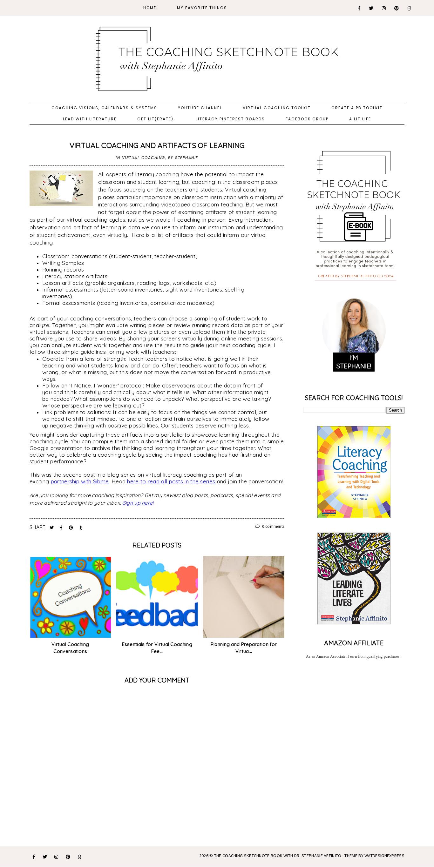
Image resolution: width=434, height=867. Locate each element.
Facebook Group (307, 119)
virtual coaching (143, 157)
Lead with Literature (90, 119)
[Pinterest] (396, 8)
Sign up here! (138, 503)
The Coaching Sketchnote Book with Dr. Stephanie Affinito (278, 855)
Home (149, 7)
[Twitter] (371, 8)
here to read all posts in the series (171, 481)
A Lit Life (360, 119)
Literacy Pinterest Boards (230, 119)
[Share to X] (52, 527)
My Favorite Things (202, 7)
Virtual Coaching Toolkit (277, 108)
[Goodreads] (409, 8)
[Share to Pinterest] (72, 527)
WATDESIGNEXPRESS (384, 855)
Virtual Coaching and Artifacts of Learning (157, 145)
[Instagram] (384, 8)
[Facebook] (359, 8)
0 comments (272, 526)
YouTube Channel (200, 108)
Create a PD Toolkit (357, 108)
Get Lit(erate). (156, 119)
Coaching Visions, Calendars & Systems (104, 108)
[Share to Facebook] (62, 527)
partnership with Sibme (80, 481)
